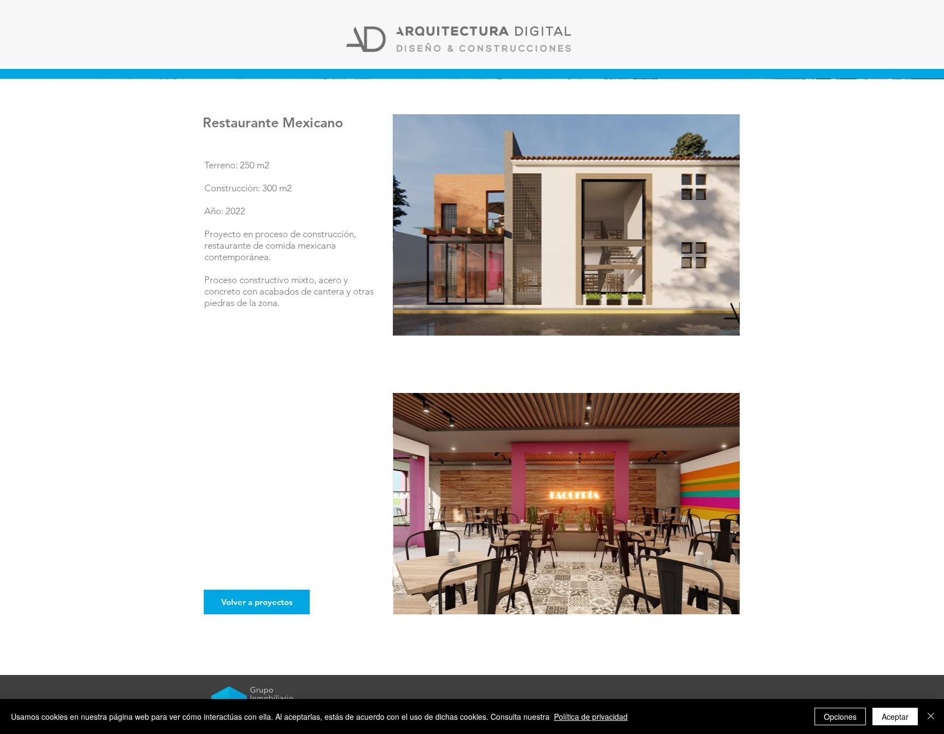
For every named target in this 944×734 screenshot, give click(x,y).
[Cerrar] (930, 716)
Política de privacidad (591, 716)
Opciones (840, 716)
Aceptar (895, 716)
